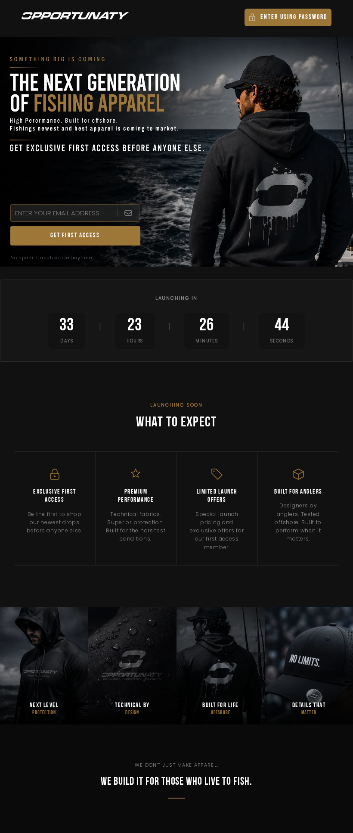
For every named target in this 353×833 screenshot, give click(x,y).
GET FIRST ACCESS (75, 236)
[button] (288, 17)
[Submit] (128, 213)
